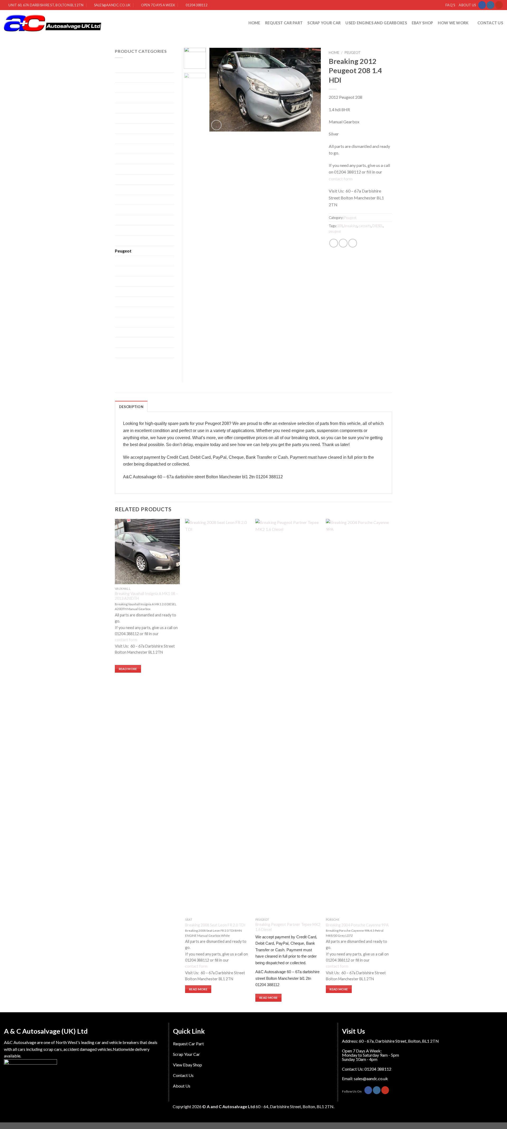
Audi (119, 77)
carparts (365, 226)
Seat (119, 291)
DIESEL (377, 226)
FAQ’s (450, 5)
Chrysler (122, 108)
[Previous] (218, 89)
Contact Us (490, 23)
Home (254, 23)
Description (131, 407)
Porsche (122, 260)
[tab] (131, 406)
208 (340, 226)
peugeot (335, 231)
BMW (120, 87)
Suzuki (121, 311)
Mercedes (124, 220)
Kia (118, 189)
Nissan (121, 240)
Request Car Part (284, 23)
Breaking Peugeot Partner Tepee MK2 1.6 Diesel (287, 927)
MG (118, 230)
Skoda (120, 301)
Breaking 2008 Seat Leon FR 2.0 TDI (215, 925)
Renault (122, 281)
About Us (467, 5)
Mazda (121, 209)
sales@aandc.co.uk (371, 1078)
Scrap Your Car (324, 23)
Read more (128, 669)
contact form (341, 178)
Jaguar (121, 179)
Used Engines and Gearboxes (376, 23)
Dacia (120, 128)
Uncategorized (128, 332)
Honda (121, 158)
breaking (350, 226)
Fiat (118, 138)
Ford (119, 148)
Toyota (121, 322)
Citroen (122, 118)
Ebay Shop (422, 23)
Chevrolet (124, 97)
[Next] (312, 89)
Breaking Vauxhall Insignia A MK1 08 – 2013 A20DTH (146, 596)
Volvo (120, 362)
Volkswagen (126, 352)
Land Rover (125, 199)
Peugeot (352, 52)
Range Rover (126, 271)
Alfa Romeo (125, 67)
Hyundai (122, 169)
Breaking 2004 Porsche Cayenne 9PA (357, 925)
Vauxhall (122, 342)
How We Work (453, 23)
